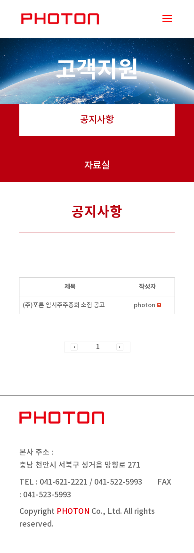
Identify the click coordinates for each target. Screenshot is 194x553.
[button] (144, 305)
